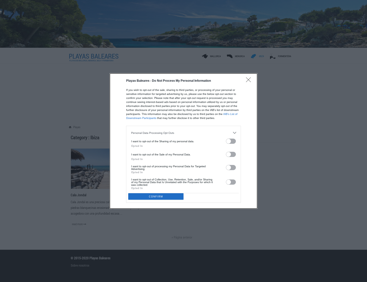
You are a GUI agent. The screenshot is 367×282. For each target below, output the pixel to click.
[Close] (249, 81)
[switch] (231, 141)
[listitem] (183, 133)
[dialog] (183, 141)
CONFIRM (156, 196)
